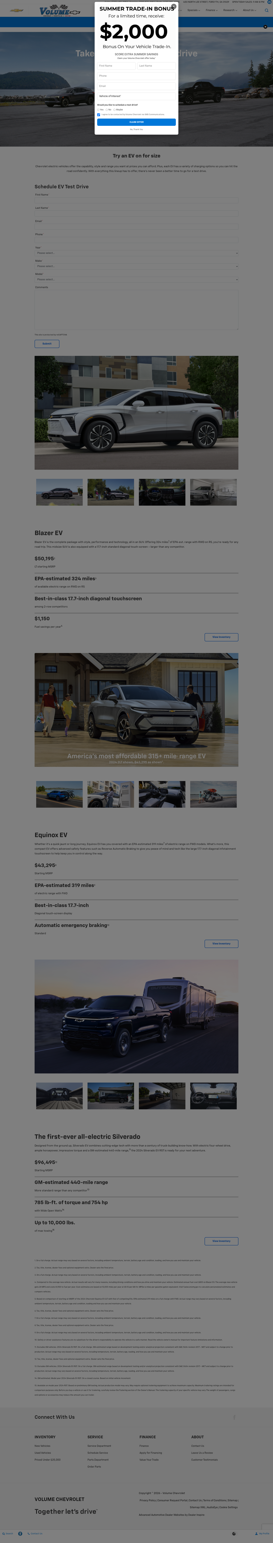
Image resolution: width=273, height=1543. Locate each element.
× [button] (174, 6)
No (109, 110)
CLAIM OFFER (137, 122)
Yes (101, 110)
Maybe (119, 110)
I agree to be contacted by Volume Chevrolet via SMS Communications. (133, 115)
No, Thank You (136, 129)
